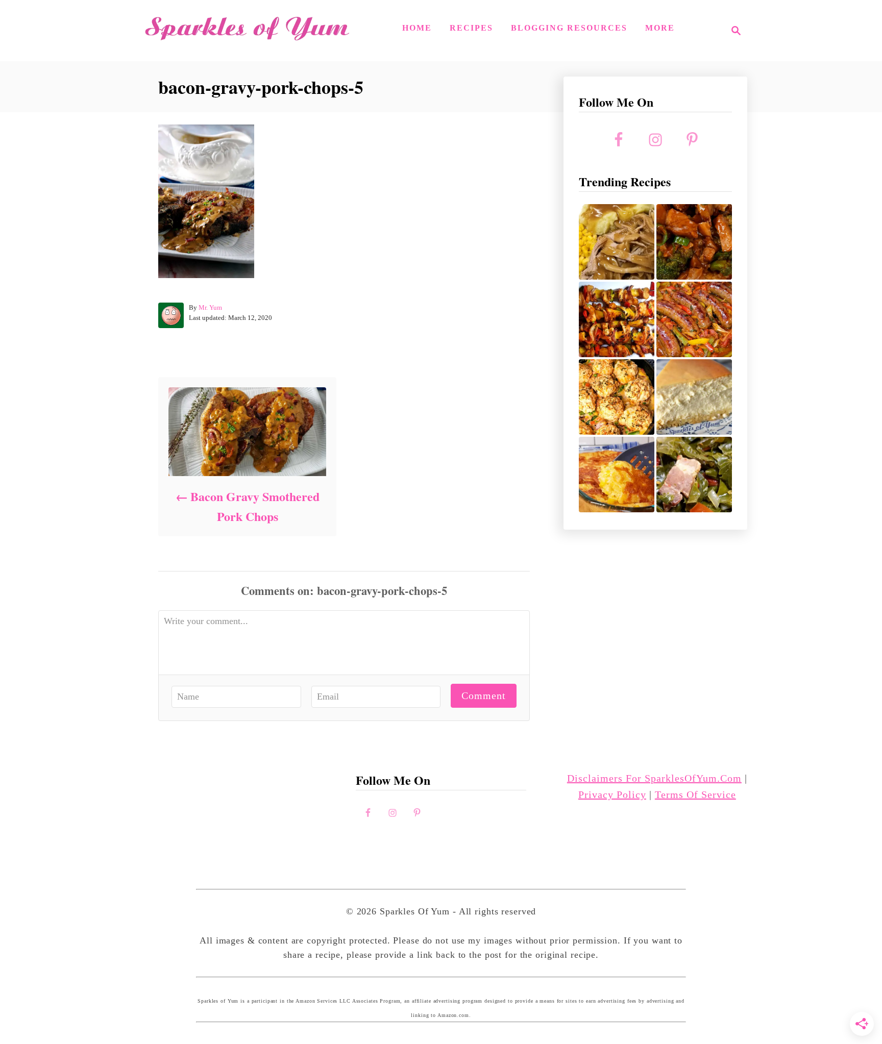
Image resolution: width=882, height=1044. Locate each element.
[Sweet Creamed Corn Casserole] (616, 474)
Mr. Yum (210, 307)
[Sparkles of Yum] (247, 30)
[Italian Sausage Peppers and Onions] (694, 319)
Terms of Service (695, 794)
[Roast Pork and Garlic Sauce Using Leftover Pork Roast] (694, 242)
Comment (483, 695)
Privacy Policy (612, 794)
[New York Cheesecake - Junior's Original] (694, 397)
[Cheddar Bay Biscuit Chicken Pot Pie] (616, 397)
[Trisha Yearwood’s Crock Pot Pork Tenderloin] (616, 242)
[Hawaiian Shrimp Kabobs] (616, 319)
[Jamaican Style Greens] (694, 474)
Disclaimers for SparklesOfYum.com (654, 778)
